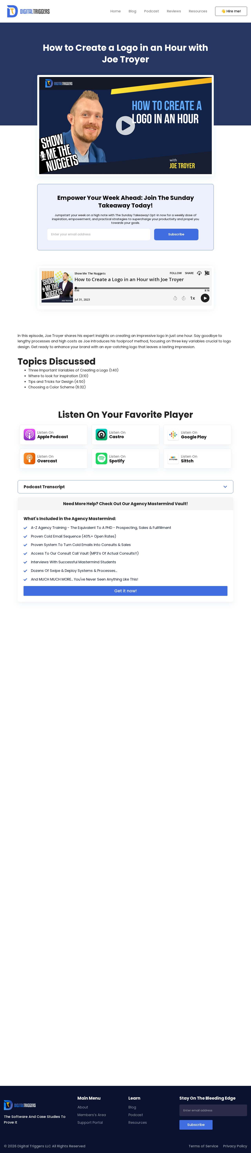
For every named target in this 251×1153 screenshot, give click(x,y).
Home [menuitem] (115, 11)
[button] (125, 125)
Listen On (45, 432)
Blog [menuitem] (132, 11)
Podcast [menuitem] (151, 11)
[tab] (125, 486)
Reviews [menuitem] (174, 11)
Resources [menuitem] (198, 11)
